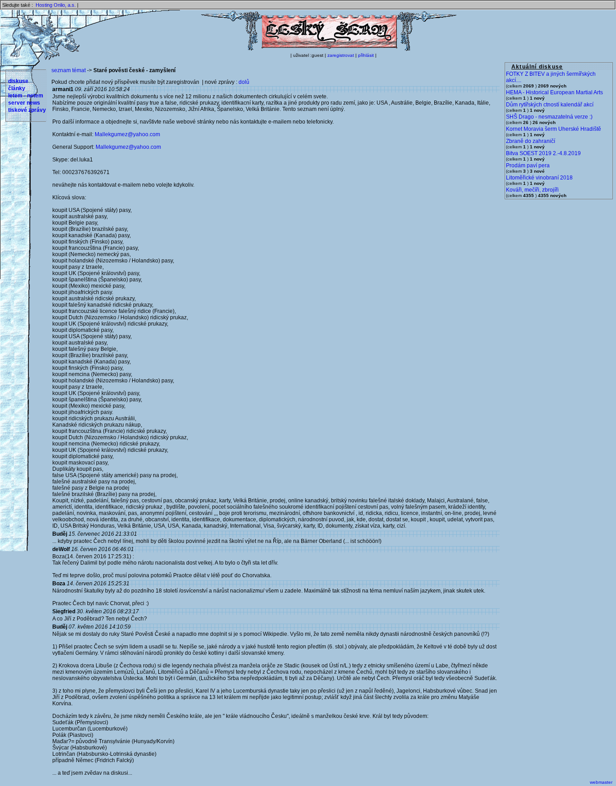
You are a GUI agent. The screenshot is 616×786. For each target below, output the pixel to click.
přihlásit (366, 55)
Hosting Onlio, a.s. (56, 5)
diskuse (18, 81)
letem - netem (25, 95)
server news (24, 103)
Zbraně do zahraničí (530, 141)
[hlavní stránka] (328, 49)
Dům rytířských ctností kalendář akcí (549, 104)
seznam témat (68, 70)
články (16, 88)
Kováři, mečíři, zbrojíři (532, 190)
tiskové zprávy (27, 110)
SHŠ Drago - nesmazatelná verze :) (549, 117)
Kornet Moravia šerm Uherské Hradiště (553, 129)
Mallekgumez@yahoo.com (127, 134)
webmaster (601, 782)
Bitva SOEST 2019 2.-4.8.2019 (543, 153)
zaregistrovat (340, 55)
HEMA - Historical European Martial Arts (554, 92)
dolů (244, 82)
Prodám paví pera (528, 165)
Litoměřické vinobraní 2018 (539, 178)
